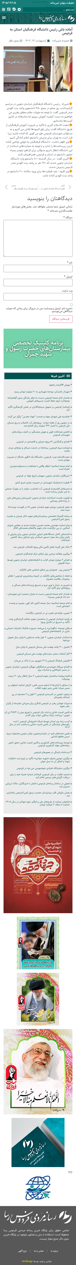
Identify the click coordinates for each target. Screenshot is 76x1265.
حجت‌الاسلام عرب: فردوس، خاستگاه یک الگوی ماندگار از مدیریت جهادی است (38, 458)
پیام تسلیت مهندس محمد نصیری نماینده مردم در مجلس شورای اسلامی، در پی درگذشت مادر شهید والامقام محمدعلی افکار (38, 526)
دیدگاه (67, 217)
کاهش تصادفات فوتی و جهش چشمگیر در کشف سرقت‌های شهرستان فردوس (41, 433)
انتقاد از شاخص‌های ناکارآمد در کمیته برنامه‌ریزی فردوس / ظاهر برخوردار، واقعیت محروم (39, 577)
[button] (4, 17)
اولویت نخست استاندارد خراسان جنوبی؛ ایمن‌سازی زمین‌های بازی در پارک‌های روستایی (38, 499)
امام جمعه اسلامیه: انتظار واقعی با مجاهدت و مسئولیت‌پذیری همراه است (40, 467)
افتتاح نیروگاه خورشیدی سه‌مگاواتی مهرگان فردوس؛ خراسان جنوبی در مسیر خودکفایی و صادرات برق (37, 668)
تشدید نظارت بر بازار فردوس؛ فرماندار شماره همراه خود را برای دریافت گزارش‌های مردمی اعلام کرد (40, 775)
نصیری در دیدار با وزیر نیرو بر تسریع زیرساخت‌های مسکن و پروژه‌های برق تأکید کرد (41, 586)
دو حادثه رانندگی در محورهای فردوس (52, 752)
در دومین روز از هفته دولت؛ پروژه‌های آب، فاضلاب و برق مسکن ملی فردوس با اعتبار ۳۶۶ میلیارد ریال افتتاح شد (38, 424)
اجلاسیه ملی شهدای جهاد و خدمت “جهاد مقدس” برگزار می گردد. (38, 417)
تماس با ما (38, 1251)
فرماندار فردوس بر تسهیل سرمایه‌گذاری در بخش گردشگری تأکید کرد (39, 408)
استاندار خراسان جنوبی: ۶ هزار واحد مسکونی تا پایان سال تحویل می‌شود (39, 638)
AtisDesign (27, 1261)
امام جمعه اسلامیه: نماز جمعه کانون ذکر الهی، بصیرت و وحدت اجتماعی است (39, 604)
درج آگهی (22, 1251)
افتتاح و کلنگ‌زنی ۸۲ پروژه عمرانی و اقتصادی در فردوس (43, 442)
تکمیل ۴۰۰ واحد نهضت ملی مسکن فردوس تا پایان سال (43, 647)
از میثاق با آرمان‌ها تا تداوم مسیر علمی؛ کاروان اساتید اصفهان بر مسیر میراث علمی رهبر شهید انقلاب (39, 686)
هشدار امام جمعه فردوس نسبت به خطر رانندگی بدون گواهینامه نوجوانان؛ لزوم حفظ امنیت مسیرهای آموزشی (39, 399)
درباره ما (54, 1251)
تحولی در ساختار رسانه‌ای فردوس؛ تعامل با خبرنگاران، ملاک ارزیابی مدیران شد (37, 785)
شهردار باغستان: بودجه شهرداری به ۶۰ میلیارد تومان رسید (42, 392)
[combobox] (48, 9)
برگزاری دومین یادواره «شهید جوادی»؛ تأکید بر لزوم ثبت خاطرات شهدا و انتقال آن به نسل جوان (39, 759)
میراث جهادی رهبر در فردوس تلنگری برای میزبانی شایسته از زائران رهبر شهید (38, 704)
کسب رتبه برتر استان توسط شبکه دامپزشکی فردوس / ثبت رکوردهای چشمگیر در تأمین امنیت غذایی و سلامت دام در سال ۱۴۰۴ (39, 724)
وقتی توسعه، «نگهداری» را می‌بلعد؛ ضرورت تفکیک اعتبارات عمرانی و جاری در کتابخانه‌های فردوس (37, 629)
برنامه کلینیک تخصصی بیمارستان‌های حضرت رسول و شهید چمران (38, 348)
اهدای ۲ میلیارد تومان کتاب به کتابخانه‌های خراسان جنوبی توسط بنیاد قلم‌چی (38, 561)
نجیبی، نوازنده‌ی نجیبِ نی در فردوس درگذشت (48, 613)
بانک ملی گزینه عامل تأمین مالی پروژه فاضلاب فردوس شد (41, 547)
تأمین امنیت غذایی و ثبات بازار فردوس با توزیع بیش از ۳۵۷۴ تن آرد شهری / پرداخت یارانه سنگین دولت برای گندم (37, 713)
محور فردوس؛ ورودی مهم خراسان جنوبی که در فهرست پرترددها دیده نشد (39, 508)
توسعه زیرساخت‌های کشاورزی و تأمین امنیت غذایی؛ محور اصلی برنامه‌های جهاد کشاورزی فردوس (39, 744)
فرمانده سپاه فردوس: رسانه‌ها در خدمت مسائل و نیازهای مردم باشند (39, 449)
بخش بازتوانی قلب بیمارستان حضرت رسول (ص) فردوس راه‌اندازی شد (38, 794)
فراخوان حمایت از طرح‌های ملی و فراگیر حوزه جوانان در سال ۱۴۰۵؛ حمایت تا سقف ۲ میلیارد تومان (37, 803)
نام (69, 262)
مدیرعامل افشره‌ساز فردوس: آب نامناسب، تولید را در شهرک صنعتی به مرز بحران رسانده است (37, 490)
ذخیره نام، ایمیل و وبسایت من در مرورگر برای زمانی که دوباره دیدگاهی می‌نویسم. (39, 310)
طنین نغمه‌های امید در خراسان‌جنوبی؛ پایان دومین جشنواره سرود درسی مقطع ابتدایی (38, 735)
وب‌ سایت (67, 290)
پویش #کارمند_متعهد (59, 385)
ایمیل (68, 276)
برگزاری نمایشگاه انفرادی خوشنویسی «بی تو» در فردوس (43, 768)
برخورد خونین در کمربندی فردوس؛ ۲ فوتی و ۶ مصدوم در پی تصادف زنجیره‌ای (41, 695)
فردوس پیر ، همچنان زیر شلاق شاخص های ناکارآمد (44, 570)
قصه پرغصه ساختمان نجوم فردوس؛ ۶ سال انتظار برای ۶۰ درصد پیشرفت (39, 677)
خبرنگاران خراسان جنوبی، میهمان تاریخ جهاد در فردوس (43, 476)
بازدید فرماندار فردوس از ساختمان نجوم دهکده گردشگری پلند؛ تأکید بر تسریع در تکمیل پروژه (39, 620)
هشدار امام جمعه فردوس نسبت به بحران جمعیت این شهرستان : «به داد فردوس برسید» (38, 595)
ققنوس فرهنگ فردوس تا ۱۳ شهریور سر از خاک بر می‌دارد (42, 661)
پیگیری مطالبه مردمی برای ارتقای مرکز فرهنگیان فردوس (43, 554)
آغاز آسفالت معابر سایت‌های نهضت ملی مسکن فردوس (43, 654)
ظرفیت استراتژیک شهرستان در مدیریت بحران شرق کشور (42, 482)
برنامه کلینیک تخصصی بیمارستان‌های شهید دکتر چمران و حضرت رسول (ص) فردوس (38, 517)
